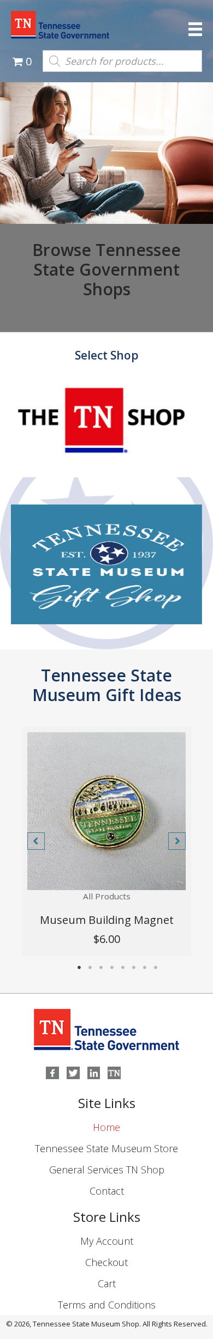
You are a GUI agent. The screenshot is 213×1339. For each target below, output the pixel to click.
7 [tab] (144, 967)
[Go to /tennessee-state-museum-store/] (106, 564)
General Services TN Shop (106, 1169)
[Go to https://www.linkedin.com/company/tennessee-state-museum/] (93, 1073)
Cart (107, 1283)
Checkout (106, 1262)
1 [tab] (79, 967)
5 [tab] (122, 967)
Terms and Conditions (107, 1305)
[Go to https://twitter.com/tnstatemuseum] (73, 1073)
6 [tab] (133, 967)
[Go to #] (106, 434)
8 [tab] (155, 967)
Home (106, 1127)
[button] (36, 841)
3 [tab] (101, 967)
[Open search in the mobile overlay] (122, 61)
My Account (106, 1241)
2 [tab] (90, 967)
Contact (107, 1191)
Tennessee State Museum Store (106, 1148)
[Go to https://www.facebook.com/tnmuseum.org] (52, 1073)
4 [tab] (111, 967)
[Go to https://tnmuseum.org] (114, 1073)
